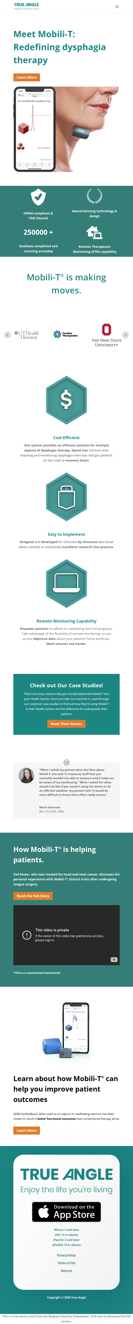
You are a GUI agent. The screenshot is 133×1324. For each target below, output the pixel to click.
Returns (66, 1270)
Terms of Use (66, 1263)
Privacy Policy (66, 1255)
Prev (7, 334)
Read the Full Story (33, 896)
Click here (97, 1316)
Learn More (27, 77)
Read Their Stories (66, 723)
